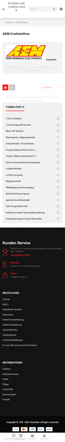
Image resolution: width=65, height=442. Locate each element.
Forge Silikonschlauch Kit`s (20, 150)
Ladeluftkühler (14, 168)
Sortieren (46, 87)
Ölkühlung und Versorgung (20, 187)
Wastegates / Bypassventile (20, 137)
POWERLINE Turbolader (16, 7)
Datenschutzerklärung (13, 319)
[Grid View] (5, 87)
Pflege (5, 384)
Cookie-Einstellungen (12, 340)
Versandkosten (9, 330)
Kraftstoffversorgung (17, 193)
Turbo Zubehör (14, 118)
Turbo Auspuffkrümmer (18, 125)
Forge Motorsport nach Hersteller (24, 218)
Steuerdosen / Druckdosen (20, 143)
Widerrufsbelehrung (12, 325)
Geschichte (7, 389)
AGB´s (5, 304)
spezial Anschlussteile (18, 200)
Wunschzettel (9, 394)
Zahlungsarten (9, 335)
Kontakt (6, 399)
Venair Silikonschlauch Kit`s (21, 156)
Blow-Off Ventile (14, 131)
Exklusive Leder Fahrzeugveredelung (25, 212)
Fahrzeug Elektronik (16, 206)
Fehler (5, 379)
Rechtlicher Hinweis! (12, 309)
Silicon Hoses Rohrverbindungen (23, 162)
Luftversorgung (14, 175)
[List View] (12, 87)
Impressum (7, 314)
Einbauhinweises (10, 374)
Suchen (6, 299)
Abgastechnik (13, 181)
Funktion (6, 369)
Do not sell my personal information (19, 345)
